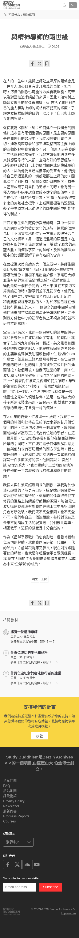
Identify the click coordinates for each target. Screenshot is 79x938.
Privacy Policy (13, 801)
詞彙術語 (10, 796)
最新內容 (10, 811)
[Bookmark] (47, 63)
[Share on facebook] (32, 63)
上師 (44, 579)
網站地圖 (10, 791)
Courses (9, 821)
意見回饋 (10, 781)
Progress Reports (16, 816)
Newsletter (11, 806)
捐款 (39, 736)
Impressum (68, 913)
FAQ (6, 786)
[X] (39, 63)
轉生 (35, 579)
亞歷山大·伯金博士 (32, 46)
